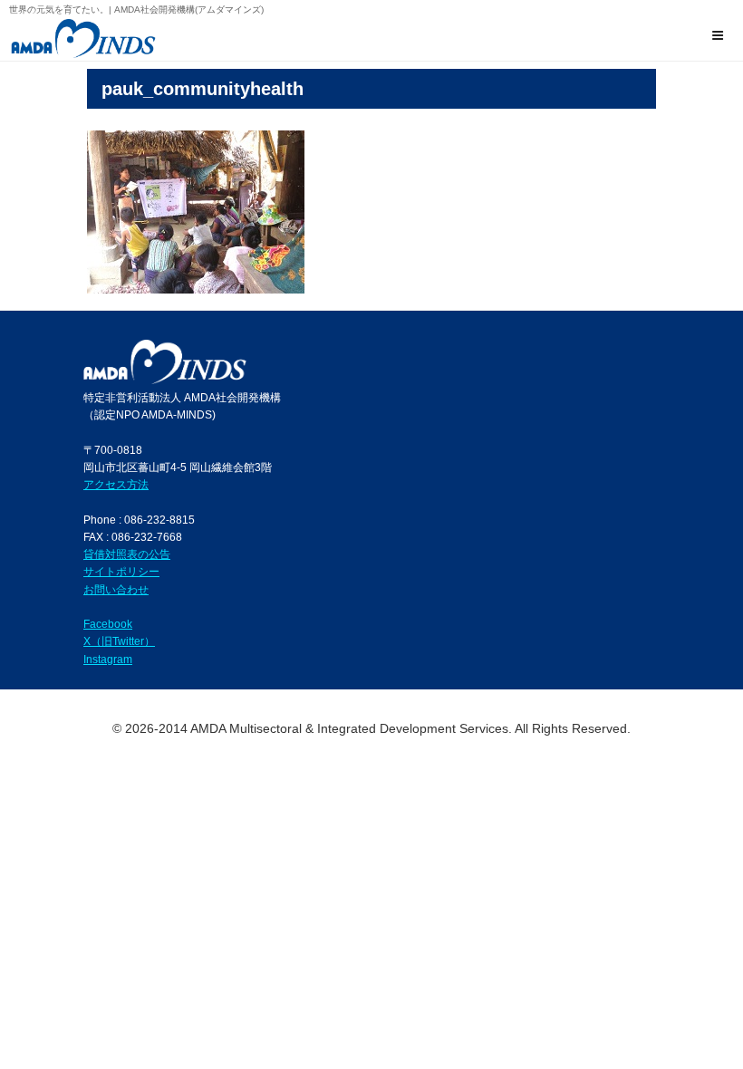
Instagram (107, 659)
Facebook (107, 624)
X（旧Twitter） (119, 641)
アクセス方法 (116, 484)
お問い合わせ (116, 589)
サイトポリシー (121, 571)
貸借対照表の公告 (126, 554)
